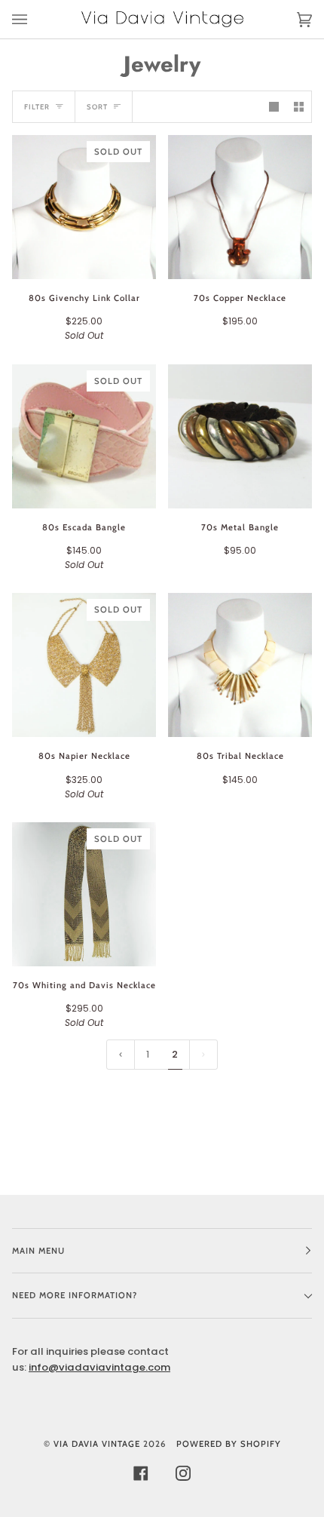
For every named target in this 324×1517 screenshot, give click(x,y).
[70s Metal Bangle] (240, 436)
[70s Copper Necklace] (240, 207)
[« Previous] (120, 1054)
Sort (97, 107)
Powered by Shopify (228, 1444)
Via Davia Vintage (96, 1444)
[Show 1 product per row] (273, 106)
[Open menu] (34, 19)
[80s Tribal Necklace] (240, 665)
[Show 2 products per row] (298, 106)
